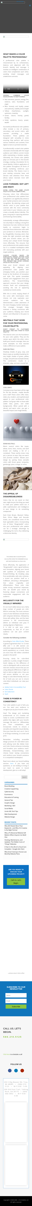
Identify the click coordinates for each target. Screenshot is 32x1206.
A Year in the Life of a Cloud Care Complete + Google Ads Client (15, 848)
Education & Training (12, 797)
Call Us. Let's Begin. (16, 881)
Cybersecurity (9, 792)
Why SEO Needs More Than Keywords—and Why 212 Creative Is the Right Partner (16, 828)
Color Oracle (9, 689)
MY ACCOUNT (19, 1)
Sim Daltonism (9, 692)
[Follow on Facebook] (10, 1070)
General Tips (9, 800)
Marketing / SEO (10, 806)
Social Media (9, 808)
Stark (6, 694)
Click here (6, 1054)
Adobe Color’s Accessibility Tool (15, 687)
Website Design (10, 817)
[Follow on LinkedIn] (16, 1070)
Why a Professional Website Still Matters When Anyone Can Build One (15, 835)
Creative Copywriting (11, 789)
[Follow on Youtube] (22, 1070)
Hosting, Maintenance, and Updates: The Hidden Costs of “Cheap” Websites (14, 842)
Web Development (11, 814)
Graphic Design (10, 803)
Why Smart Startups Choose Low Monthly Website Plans (15, 853)
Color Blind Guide (18, 641)
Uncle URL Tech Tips (11, 811)
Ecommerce (9, 794)
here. (12, 763)
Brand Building (9, 786)
